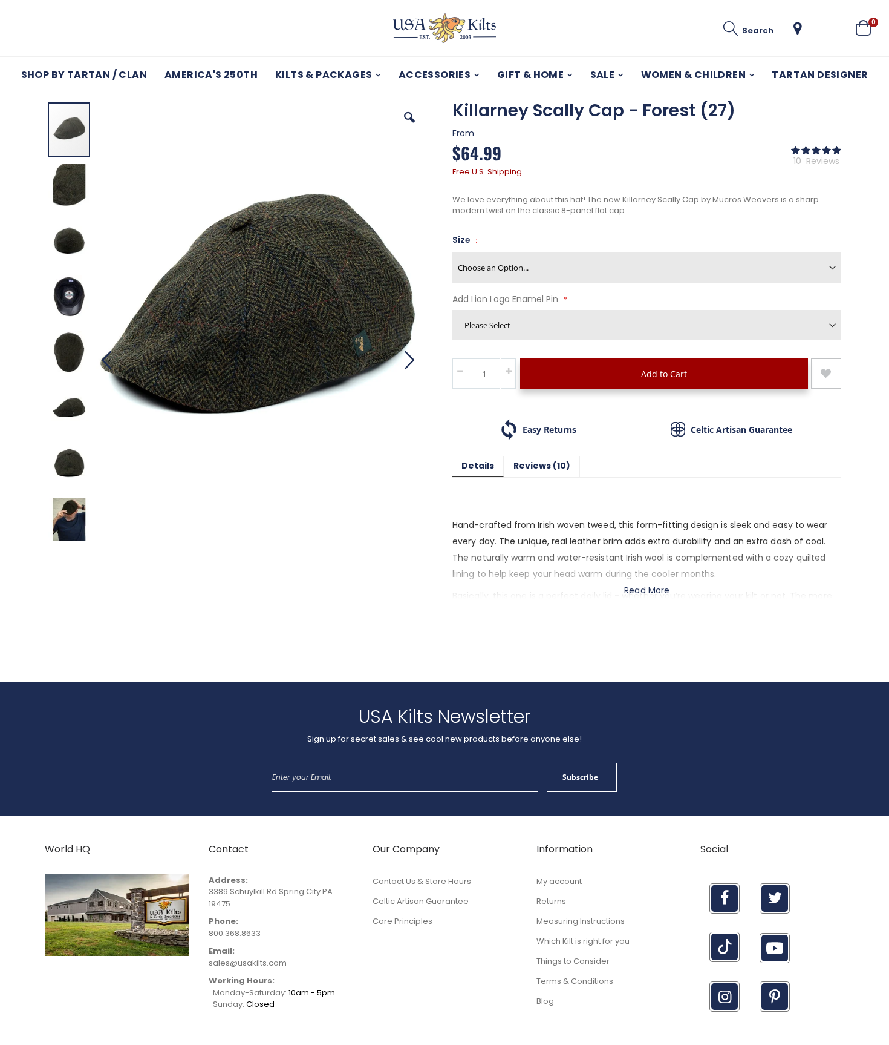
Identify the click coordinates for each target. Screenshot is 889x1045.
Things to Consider (573, 961)
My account (559, 881)
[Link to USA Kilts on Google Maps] (117, 953)
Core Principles (402, 921)
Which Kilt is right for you (583, 941)
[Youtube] (775, 948)
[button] (797, 28)
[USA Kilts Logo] (444, 28)
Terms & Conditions (574, 981)
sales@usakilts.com (248, 963)
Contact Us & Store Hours (422, 881)
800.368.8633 (235, 933)
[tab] (478, 466)
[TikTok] (724, 947)
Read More (646, 590)
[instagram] (724, 996)
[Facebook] (724, 898)
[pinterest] (775, 996)
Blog (545, 1001)
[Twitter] (775, 898)
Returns (551, 901)
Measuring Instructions (580, 921)
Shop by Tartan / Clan (84, 75)
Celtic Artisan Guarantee (421, 901)
